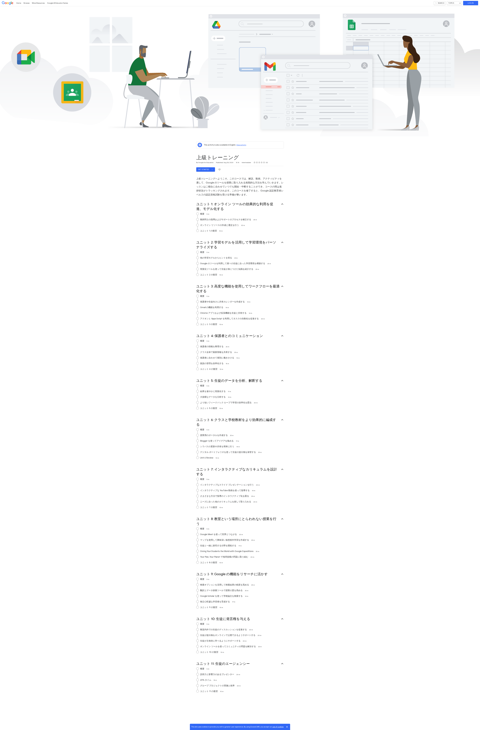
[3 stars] (259, 162)
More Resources (38, 3)
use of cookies (278, 727)
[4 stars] (261, 162)
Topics (451, 3)
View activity (241, 145)
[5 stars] (264, 162)
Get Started (204, 169)
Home (18, 3)
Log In (471, 3)
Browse (27, 3)
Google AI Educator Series (57, 3)
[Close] (287, 727)
